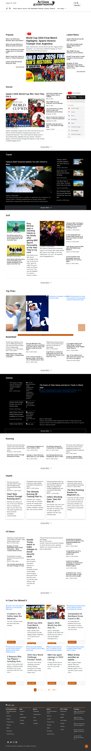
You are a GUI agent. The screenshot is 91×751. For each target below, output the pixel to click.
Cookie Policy (10, 734)
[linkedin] (16, 742)
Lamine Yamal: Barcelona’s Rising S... (78, 737)
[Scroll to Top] (86, 746)
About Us (8, 716)
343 (49, 689)
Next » (54, 689)
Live (58, 8)
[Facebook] (8, 742)
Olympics (52, 8)
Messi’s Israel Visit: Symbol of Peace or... (79, 730)
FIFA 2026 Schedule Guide (11, 712)
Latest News (23, 717)
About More (11, 642)
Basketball (34, 8)
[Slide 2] (45, 335)
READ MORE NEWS (20, 67)
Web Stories (63, 711)
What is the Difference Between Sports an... (79, 712)
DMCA (8, 728)
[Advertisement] (45, 21)
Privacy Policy (10, 722)
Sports (20, 8)
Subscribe (77, 5)
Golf (29, 8)
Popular (22, 720)
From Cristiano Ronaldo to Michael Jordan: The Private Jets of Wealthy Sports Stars (35, 358)
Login (75, 3)
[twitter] (11, 742)
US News (22, 723)
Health (21, 714)
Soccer (24, 8)
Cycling (46, 8)
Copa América (37, 714)
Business (22, 711)
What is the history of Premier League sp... (79, 724)
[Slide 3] (48, 335)
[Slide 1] (43, 335)
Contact (8, 719)
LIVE (29, 33)
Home (15, 8)
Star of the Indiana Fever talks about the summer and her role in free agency (75, 356)
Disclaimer (9, 731)
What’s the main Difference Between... (79, 718)
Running (40, 8)
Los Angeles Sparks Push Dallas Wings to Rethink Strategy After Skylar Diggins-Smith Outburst (76, 346)
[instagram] (13, 742)
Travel (62, 729)
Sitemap (8, 725)
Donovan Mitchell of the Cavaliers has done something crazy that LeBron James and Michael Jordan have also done (35, 346)
